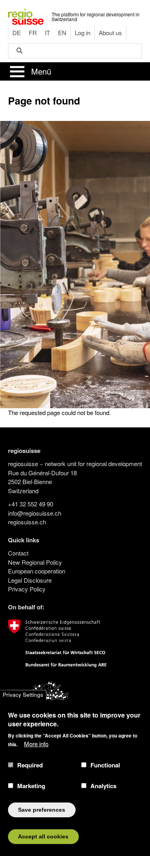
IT (47, 32)
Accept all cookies (43, 837)
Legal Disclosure (30, 580)
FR (33, 32)
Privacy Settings (23, 695)
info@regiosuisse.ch (34, 513)
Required (30, 765)
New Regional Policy (35, 562)
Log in (82, 32)
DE (16, 32)
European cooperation (36, 571)
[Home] (26, 16)
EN (62, 32)
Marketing (31, 785)
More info (36, 743)
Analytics (103, 785)
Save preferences (41, 810)
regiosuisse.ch (27, 522)
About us (110, 32)
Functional (105, 765)
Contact (18, 553)
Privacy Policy (27, 589)
